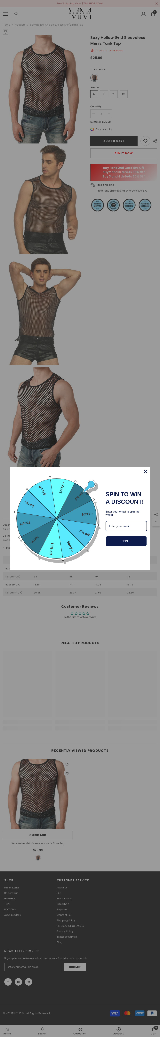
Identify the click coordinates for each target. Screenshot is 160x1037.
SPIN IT (126, 541)
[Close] (145, 471)
